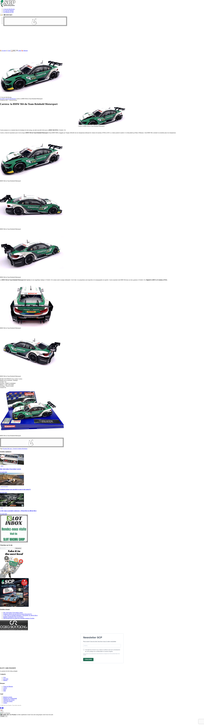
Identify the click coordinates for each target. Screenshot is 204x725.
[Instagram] (3, 708)
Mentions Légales (7, 697)
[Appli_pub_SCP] (14, 606)
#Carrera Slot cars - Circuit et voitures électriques (15, 448)
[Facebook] (1, 708)
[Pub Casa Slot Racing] (14, 629)
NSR (4, 690)
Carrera (5, 688)
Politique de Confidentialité (10, 698)
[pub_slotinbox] (14, 542)
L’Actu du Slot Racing (9, 9)
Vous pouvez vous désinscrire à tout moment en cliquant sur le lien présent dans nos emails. (101, 654)
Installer (2, 716)
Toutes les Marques (8, 686)
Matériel (5, 680)
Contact (5, 702)
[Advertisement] (102, 38)
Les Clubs (5, 678)
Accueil (2, 98)
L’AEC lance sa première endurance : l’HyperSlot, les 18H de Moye (20, 615)
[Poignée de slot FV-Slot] (14, 577)
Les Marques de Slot (8, 12)
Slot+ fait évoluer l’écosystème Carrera (13, 612)
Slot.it (4, 689)
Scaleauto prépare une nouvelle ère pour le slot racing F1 (17, 614)
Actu (4, 677)
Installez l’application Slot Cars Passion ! (13, 616)
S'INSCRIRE (88, 659)
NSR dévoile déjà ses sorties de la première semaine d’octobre (18, 618)
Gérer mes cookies (8, 701)
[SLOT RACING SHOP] (35, 25)
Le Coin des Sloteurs (8, 10)
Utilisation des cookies (9, 700)
